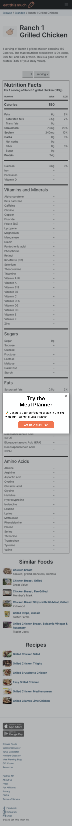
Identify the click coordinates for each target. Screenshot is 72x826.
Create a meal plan (36, 424)
